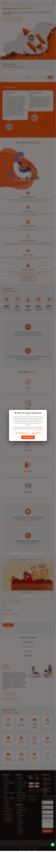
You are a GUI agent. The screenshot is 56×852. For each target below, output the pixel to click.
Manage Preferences (22, 433)
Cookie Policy (39, 429)
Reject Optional (36, 433)
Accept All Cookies (28, 437)
